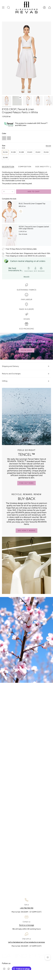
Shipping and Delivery (10, 366)
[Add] (21, 211)
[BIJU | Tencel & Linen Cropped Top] (9, 212)
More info (26, 276)
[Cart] (49, 7)
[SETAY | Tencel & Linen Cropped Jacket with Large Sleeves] (9, 235)
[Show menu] (3, 7)
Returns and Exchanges (11, 374)
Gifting (4, 381)
